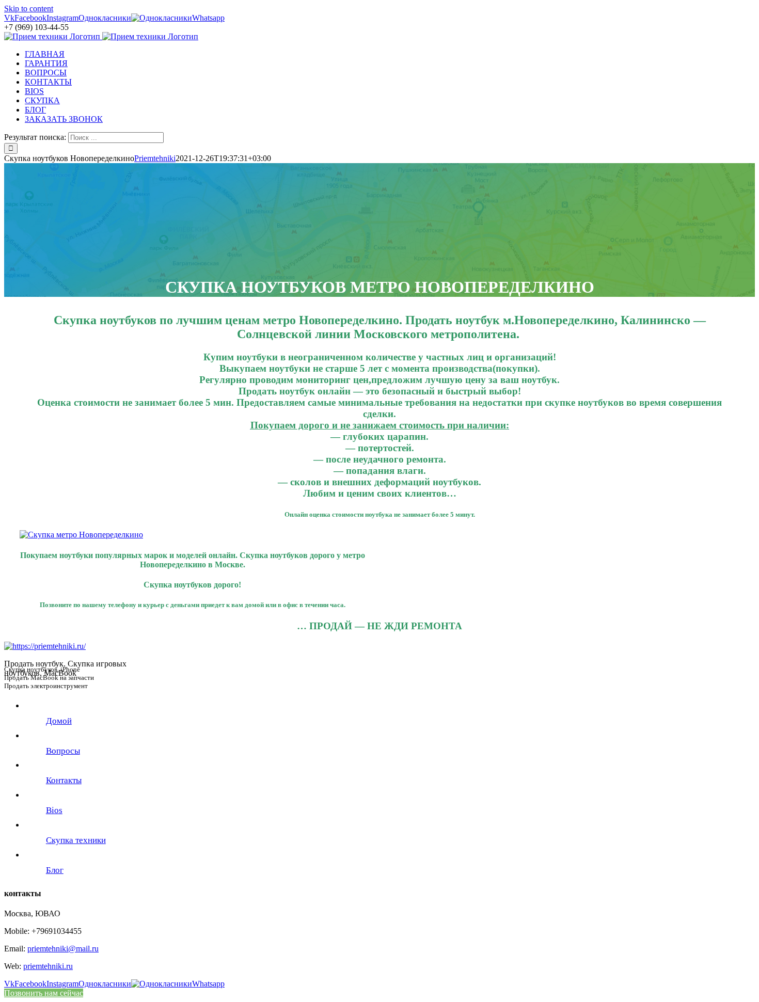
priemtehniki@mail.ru (63, 948)
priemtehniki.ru (48, 966)
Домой (59, 721)
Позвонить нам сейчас (43, 993)
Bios (54, 810)
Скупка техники (76, 840)
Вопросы (63, 751)
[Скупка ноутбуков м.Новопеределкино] (81, 534)
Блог (55, 870)
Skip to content (28, 8)
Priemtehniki (155, 158)
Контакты (64, 780)
